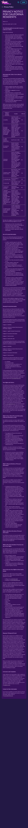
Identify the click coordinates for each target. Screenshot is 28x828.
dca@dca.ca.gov (7, 685)
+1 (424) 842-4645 (14, 578)
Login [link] (23, 2)
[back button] (18, 2)
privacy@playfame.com (16, 378)
